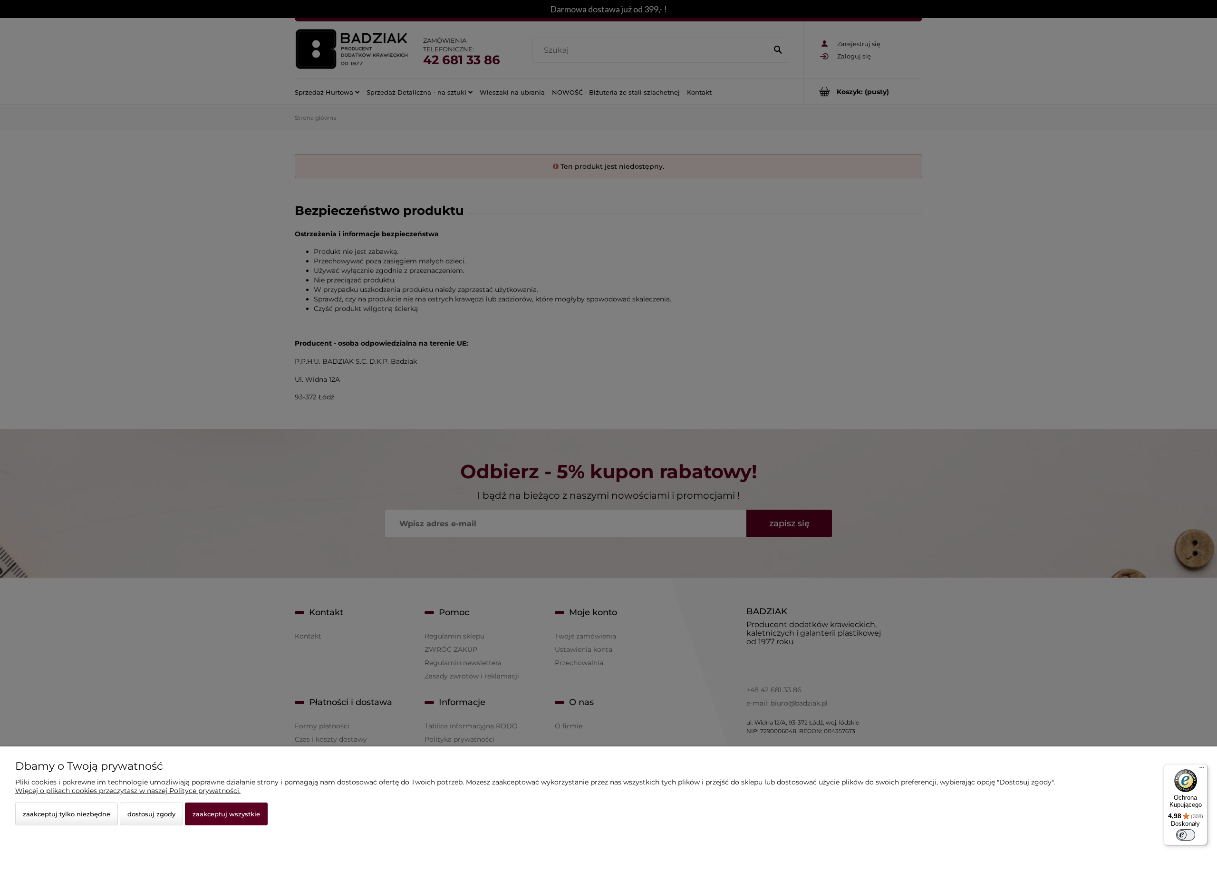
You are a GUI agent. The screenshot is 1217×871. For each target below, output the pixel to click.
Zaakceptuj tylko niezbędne (66, 814)
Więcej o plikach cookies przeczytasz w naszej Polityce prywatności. (128, 790)
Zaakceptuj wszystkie (226, 814)
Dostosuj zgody (151, 814)
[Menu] (1201, 769)
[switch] (1185, 835)
